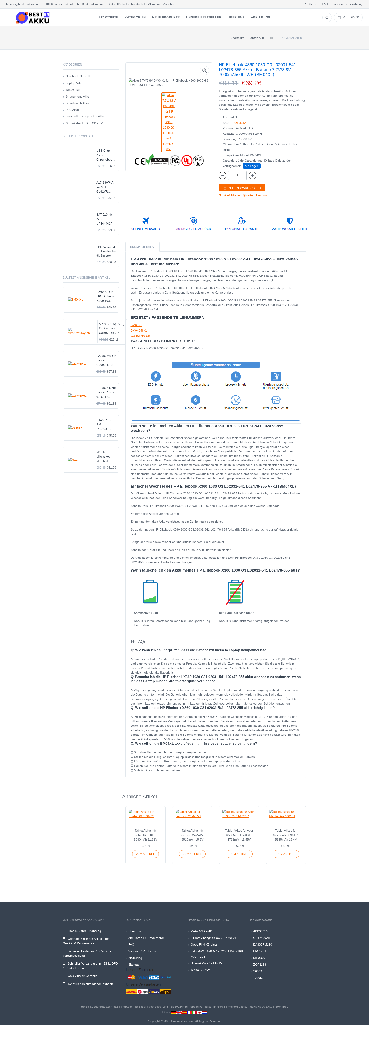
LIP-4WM (259, 951)
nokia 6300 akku (261, 1006)
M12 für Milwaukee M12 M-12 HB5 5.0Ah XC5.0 (103, 456)
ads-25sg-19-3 (158, 1006)
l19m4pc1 (281, 1006)
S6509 (257, 971)
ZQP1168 (259, 964)
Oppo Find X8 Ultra (204, 944)
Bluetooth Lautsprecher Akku (85, 116)
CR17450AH (261, 938)
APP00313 (260, 931)
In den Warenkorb (244, 188)
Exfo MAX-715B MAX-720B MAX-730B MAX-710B (217, 954)
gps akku (196, 1006)
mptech (128, 1006)
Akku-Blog (135, 958)
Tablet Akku (73, 90)
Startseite (237, 37)
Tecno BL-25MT (201, 970)
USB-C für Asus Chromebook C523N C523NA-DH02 (105, 155)
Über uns (134, 931)
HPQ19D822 (238, 122)
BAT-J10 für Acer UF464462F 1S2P (104, 219)
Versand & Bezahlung (348, 4)
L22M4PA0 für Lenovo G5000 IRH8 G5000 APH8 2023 (106, 360)
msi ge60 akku (237, 1006)
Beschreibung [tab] (142, 246)
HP (272, 37)
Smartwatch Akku (77, 103)
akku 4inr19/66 (215, 1006)
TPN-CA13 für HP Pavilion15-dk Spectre (106, 251)
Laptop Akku (257, 37)
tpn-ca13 (114, 1006)
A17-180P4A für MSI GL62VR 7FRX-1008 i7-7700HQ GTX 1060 (106, 187)
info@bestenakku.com (24, 4)
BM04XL (136, 325)
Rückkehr (310, 4)
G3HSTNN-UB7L (142, 336)
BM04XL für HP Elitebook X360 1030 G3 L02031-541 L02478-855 (105, 296)
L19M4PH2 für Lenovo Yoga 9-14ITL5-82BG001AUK (106, 392)
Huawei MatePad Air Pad (207, 963)
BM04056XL (139, 330)
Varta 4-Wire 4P (201, 931)
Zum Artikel (145, 853)
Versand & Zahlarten (142, 951)
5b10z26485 (179, 1006)
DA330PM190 (262, 944)
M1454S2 (259, 958)
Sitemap (133, 964)
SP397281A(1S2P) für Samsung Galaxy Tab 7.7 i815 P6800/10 (111, 328)
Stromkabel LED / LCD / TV (84, 123)
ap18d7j (140, 1006)
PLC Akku (72, 109)
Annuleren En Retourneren (146, 938)
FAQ (325, 4)
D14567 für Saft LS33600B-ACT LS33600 (105, 424)
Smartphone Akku (78, 96)
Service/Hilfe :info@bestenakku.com (243, 195)
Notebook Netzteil (78, 76)
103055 (258, 977)
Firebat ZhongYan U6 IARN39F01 (213, 938)
